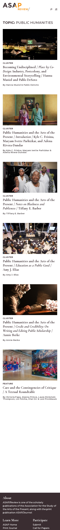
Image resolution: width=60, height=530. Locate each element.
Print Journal (10, 528)
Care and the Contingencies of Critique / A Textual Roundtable (29, 390)
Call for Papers (41, 528)
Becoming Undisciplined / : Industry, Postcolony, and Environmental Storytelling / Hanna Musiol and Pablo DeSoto (28, 73)
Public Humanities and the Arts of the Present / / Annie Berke (29, 328)
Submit (37, 524)
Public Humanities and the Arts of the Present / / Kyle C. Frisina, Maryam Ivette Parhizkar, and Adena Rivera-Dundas (29, 139)
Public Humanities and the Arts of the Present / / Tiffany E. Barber (29, 204)
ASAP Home (10, 524)
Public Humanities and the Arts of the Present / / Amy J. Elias (29, 265)
